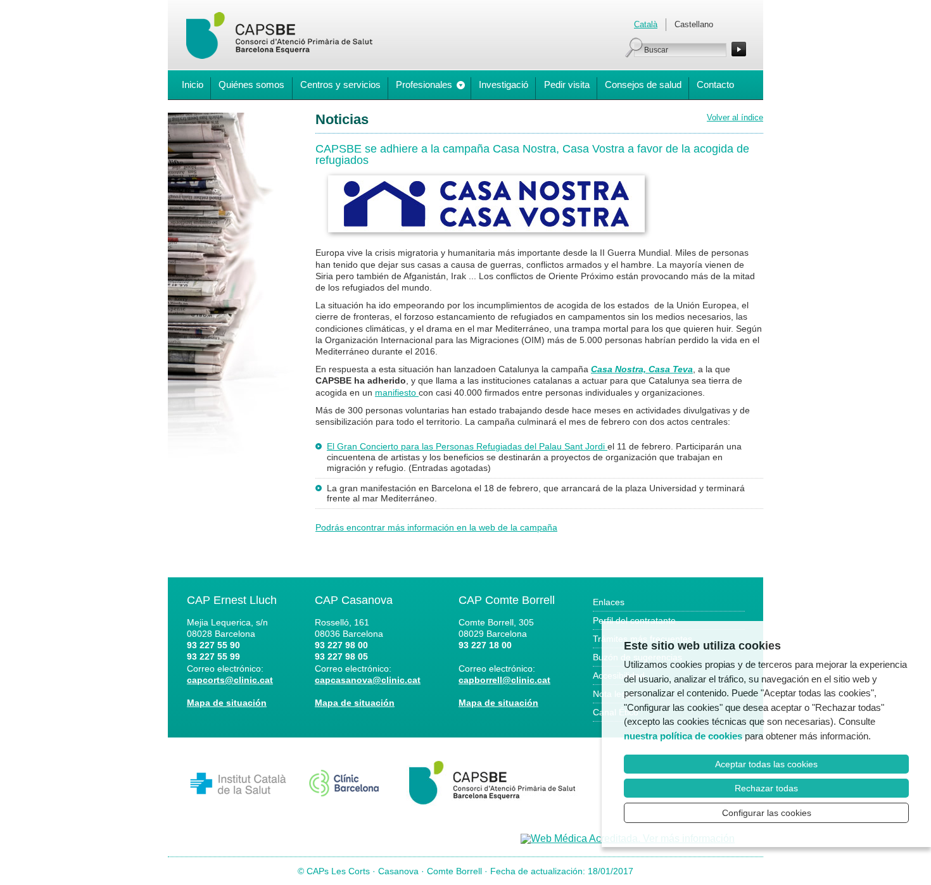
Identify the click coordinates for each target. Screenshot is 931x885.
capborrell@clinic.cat (504, 680)
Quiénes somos (251, 84)
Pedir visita (567, 84)
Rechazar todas (766, 788)
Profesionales (424, 84)
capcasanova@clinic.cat (368, 680)
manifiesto (397, 392)
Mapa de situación (227, 703)
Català (645, 24)
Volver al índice (735, 117)
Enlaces (608, 602)
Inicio (192, 84)
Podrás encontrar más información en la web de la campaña (436, 527)
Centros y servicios (340, 84)
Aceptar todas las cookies (766, 764)
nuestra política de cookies (683, 736)
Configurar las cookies (766, 813)
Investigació (503, 84)
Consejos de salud (643, 84)
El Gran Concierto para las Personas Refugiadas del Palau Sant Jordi (467, 446)
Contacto (715, 84)
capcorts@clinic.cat (230, 680)
